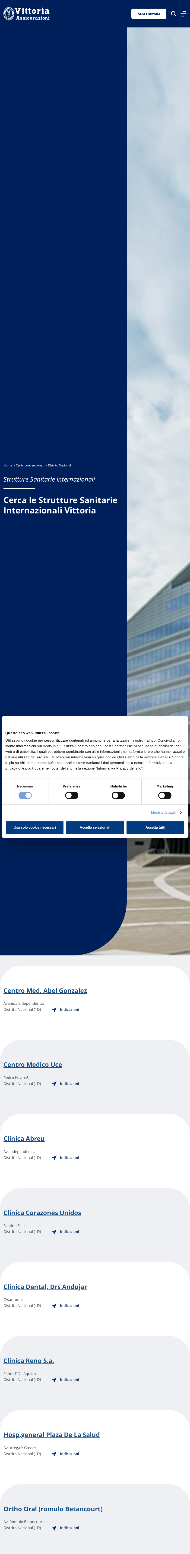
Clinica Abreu (24, 1138)
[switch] (71, 795)
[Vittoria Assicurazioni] (26, 13)
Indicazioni (69, 1009)
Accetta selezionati (95, 827)
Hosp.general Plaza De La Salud (51, 1434)
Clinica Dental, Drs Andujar (45, 1286)
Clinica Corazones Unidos (42, 1212)
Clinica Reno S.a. (28, 1360)
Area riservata (149, 13)
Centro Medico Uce (32, 1064)
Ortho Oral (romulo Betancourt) (53, 1509)
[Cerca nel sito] (173, 14)
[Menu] (183, 14)
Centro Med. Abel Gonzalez (45, 990)
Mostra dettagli (163, 812)
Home (7, 465)
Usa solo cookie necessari (35, 827)
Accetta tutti (155, 827)
